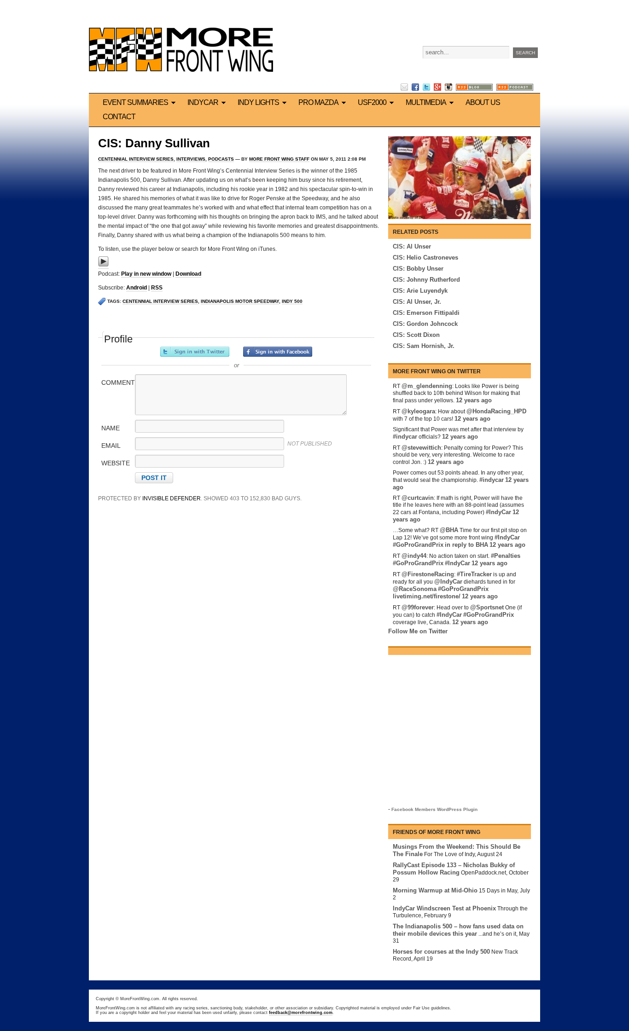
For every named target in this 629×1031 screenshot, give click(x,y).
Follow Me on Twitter (418, 631)
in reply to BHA (466, 544)
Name (110, 428)
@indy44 (414, 555)
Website (115, 463)
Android (136, 287)
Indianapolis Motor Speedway (240, 301)
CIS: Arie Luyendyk (420, 290)
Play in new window (146, 274)
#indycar (405, 436)
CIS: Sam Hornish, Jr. (423, 345)
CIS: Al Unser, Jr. (417, 301)
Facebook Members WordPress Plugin (434, 809)
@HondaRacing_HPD (496, 411)
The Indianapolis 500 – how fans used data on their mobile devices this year (458, 930)
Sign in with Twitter (194, 352)
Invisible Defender (171, 498)
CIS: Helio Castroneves (425, 257)
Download (188, 274)
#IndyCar (498, 512)
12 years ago (474, 400)
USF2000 (372, 102)
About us (483, 102)
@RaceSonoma (415, 588)
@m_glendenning (427, 385)
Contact (119, 117)
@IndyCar (448, 581)
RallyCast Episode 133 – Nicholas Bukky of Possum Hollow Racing (454, 869)
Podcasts (221, 159)
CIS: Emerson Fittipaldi (426, 312)
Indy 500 (292, 301)
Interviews (190, 159)
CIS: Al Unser (412, 246)
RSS (157, 287)
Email (111, 445)
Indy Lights (258, 102)
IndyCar (202, 102)
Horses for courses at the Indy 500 (441, 951)
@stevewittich (421, 447)
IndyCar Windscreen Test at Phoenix (444, 908)
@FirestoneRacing (428, 574)
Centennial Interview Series (136, 159)
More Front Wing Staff (279, 159)
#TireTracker (474, 574)
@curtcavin (418, 497)
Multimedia (426, 102)
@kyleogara (418, 411)
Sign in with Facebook (277, 352)
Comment (117, 382)
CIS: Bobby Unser (418, 268)
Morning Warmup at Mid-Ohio (435, 890)
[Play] (103, 265)
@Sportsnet (487, 607)
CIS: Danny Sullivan (154, 143)
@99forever (418, 607)
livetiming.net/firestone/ (426, 596)
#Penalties (505, 555)
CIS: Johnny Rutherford (426, 279)
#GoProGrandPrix (418, 544)
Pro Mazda (318, 102)
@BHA (449, 530)
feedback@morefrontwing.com (300, 1012)
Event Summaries (135, 102)
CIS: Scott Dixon (416, 334)
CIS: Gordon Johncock (425, 323)
